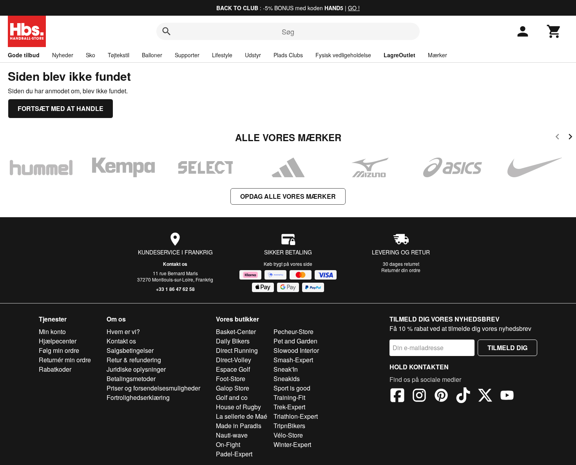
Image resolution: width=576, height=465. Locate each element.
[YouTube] (507, 396)
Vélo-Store (288, 435)
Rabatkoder (55, 369)
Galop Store (232, 387)
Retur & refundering (134, 359)
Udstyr (253, 55)
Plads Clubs (288, 55)
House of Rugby (238, 406)
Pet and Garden (295, 340)
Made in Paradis (238, 425)
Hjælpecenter (57, 340)
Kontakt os (175, 264)
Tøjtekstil (118, 55)
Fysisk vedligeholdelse (343, 55)
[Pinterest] (441, 396)
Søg (288, 31)
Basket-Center (236, 331)
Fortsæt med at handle (60, 108)
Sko (90, 55)
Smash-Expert (293, 359)
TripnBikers (289, 425)
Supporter (187, 55)
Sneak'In (286, 369)
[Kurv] (554, 31)
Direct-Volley (233, 359)
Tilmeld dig (507, 347)
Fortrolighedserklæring (138, 397)
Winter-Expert (292, 444)
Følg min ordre (59, 350)
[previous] (557, 138)
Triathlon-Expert (296, 416)
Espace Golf (233, 369)
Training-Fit (289, 397)
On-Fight (228, 444)
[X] (485, 396)
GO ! (354, 8)
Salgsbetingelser (130, 350)
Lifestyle (222, 55)
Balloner (152, 55)
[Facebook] (397, 396)
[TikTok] (463, 396)
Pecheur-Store (293, 331)
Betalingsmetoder (131, 378)
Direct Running (237, 350)
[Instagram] (419, 396)
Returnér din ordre (400, 270)
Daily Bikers (233, 340)
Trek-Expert (289, 406)
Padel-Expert (234, 453)
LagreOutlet (399, 55)
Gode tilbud (24, 55)
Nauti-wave (232, 435)
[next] (570, 138)
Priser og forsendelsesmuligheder (153, 387)
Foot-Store (230, 378)
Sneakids (287, 378)
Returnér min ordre (65, 359)
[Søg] (166, 31)
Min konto (52, 331)
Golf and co (232, 397)
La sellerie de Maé (241, 416)
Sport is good (292, 387)
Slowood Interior (296, 350)
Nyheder (62, 55)
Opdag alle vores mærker (288, 196)
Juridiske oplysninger (136, 369)
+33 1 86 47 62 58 (175, 288)
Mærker (437, 55)
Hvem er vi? (123, 331)
